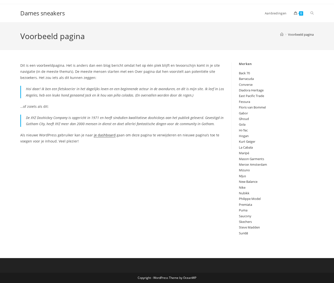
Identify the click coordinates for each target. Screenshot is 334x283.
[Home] (281, 34)
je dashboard (105, 135)
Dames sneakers (42, 13)
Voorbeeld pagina (301, 34)
